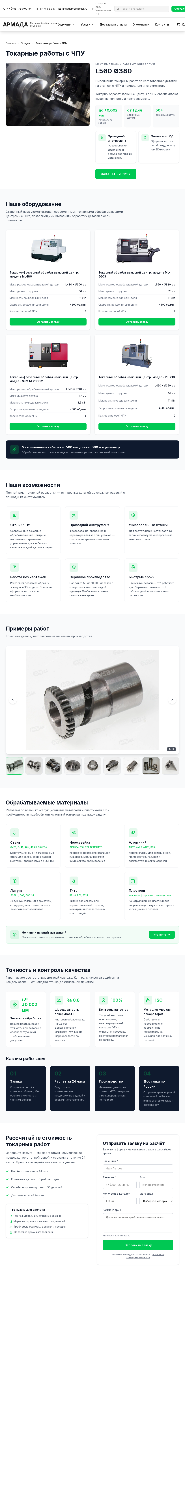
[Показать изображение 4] (73, 766)
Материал (146, 1193)
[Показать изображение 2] (34, 766)
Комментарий (112, 1209)
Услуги (85, 24)
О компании (140, 24)
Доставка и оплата (113, 24)
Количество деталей (116, 1193)
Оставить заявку (48, 321)
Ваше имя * (110, 1161)
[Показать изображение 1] (14, 766)
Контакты (162, 24)
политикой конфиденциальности (145, 1256)
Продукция (63, 24)
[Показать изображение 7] (131, 766)
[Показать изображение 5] (92, 766)
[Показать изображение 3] (53, 766)
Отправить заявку (138, 1245)
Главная (11, 43)
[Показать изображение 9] (170, 766)
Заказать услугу (116, 174)
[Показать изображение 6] (112, 766)
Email (142, 1177)
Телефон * (110, 1177)
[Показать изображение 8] (151, 766)
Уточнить (160, 934)
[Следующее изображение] (172, 700)
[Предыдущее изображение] (13, 700)
